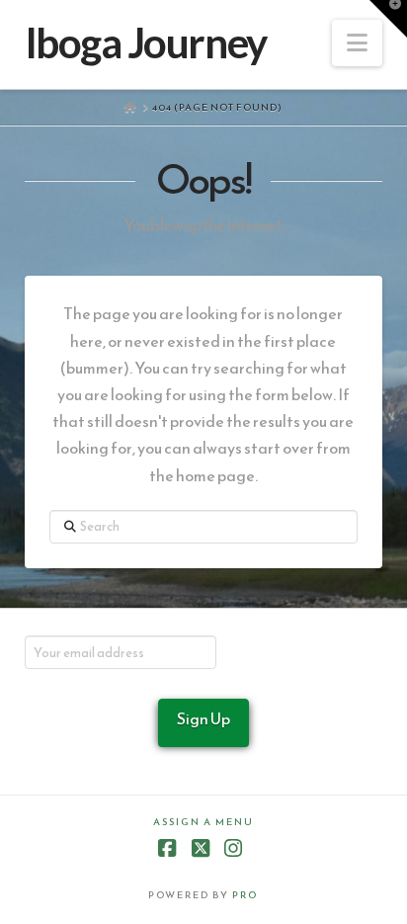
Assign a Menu (203, 821)
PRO (245, 894)
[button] (357, 43)
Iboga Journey (146, 42)
